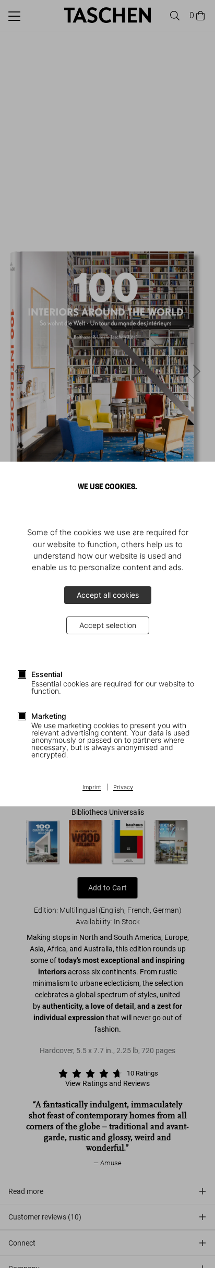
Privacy (123, 787)
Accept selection (107, 625)
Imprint (91, 787)
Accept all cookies (108, 594)
